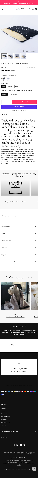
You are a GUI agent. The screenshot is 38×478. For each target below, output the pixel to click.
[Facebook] (17, 445)
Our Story (3, 408)
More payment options (19, 110)
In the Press (4, 419)
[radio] (3, 79)
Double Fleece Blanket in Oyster (15, 316)
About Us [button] (4, 404)
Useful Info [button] (4, 438)
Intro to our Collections (6, 413)
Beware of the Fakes (5, 422)
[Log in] (33, 8)
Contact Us (3, 425)
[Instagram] (14, 445)
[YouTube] (21, 445)
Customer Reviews (5, 416)
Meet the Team (4, 411)
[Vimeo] (24, 445)
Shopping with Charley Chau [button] (9, 431)
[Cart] (36, 8)
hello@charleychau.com (19, 334)
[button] (2, 9)
